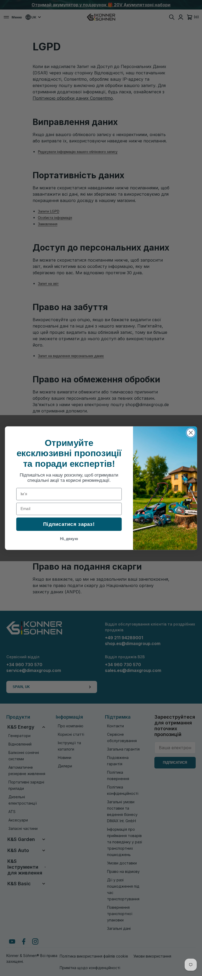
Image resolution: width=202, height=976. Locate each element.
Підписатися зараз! (69, 524)
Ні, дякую (69, 538)
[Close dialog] (190, 432)
